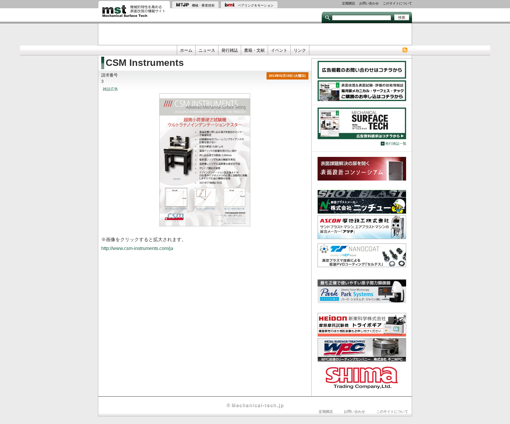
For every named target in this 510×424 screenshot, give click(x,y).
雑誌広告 (110, 89)
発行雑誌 (229, 50)
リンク (300, 50)
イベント (279, 50)
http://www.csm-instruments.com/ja (137, 248)
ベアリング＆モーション (256, 5)
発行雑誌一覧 (395, 144)
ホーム (186, 50)
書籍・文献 (254, 50)
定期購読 (348, 3)
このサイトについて (397, 3)
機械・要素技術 (203, 5)
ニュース (207, 50)
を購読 (405, 50)
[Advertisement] (255, 34)
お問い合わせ (369, 3)
